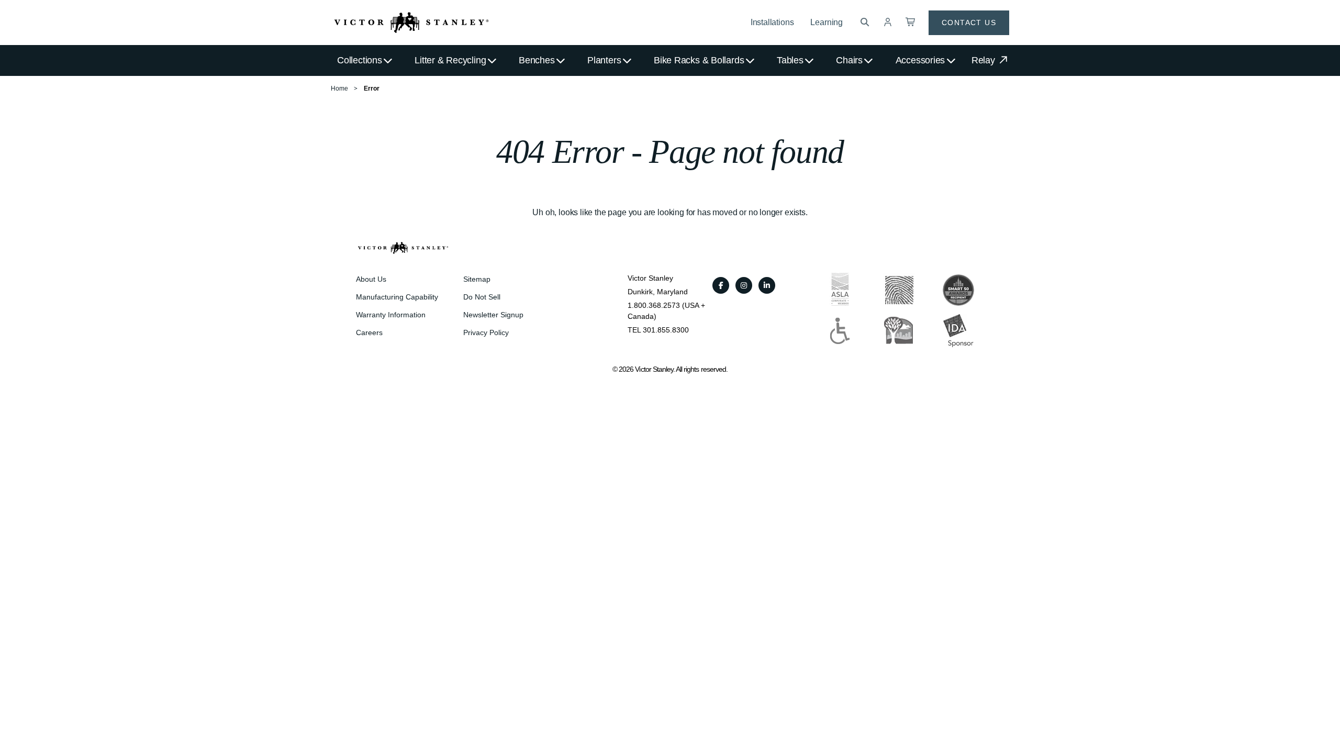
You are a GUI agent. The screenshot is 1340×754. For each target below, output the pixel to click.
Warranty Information (391, 315)
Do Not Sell (481, 297)
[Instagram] (743, 285)
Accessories (920, 60)
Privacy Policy (486, 332)
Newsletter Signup (493, 315)
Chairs (849, 60)
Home (339, 88)
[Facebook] (720, 285)
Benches (536, 60)
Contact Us (969, 22)
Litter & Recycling (450, 60)
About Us (371, 279)
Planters (604, 60)
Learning (826, 22)
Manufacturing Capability (397, 297)
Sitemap (476, 279)
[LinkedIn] (766, 285)
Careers (369, 332)
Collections (359, 60)
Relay (985, 60)
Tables (790, 60)
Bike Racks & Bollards (699, 60)
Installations (772, 22)
